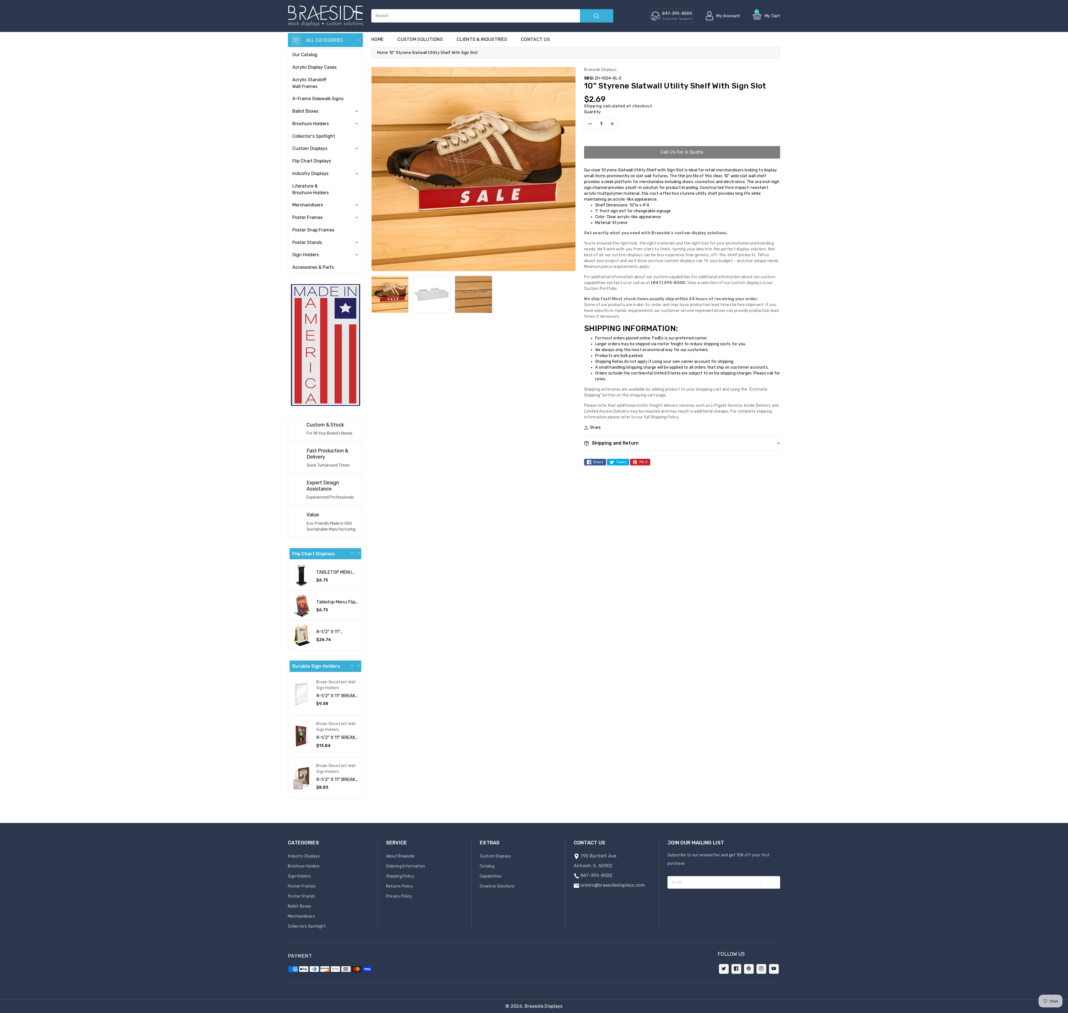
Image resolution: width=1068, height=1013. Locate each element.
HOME (377, 39)
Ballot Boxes (305, 111)
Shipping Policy (400, 876)
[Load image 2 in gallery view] (431, 294)
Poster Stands (307, 242)
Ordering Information (405, 866)
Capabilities (491, 876)
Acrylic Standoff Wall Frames (309, 83)
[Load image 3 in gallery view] (473, 294)
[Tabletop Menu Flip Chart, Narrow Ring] (301, 605)
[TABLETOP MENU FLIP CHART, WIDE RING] (301, 576)
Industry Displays (310, 173)
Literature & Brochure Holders (310, 189)
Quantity (592, 112)
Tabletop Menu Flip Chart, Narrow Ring (336, 604)
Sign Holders (305, 254)
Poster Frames (307, 217)
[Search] (596, 16)
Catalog (487, 866)
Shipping (593, 106)
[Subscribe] (770, 882)
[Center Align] (296, 40)
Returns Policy (399, 886)
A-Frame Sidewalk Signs (317, 98)
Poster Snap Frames (313, 230)
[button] (682, 443)
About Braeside (400, 856)
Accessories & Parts (313, 267)
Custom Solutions (420, 39)
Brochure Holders (310, 123)
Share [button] (595, 427)
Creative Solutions (497, 886)
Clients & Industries (482, 39)
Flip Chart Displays (311, 161)
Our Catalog (304, 54)
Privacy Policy (399, 896)
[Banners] (325, 344)
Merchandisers (307, 205)
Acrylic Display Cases (314, 67)
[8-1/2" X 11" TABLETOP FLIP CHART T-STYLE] (301, 635)
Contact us (535, 39)
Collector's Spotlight (313, 136)
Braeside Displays (544, 1006)
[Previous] (352, 553)
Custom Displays (309, 148)
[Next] (358, 553)
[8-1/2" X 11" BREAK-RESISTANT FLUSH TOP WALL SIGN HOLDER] (301, 694)
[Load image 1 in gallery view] (390, 294)
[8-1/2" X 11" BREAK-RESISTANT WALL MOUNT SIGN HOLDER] (301, 778)
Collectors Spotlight (307, 926)
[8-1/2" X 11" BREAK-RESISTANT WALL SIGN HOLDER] (301, 736)
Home (382, 52)
